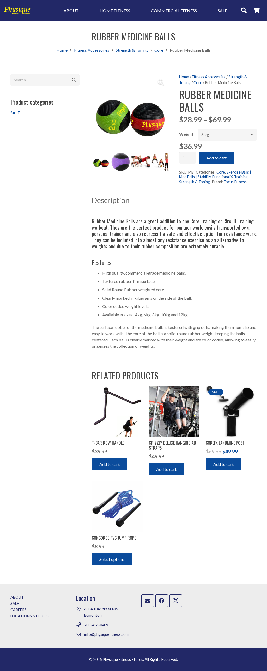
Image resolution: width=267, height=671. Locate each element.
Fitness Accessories (91, 49)
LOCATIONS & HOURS (29, 616)
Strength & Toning (132, 49)
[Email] (147, 600)
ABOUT (17, 597)
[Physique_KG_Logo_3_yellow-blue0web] (17, 10)
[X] (175, 600)
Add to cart (216, 157)
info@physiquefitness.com (106, 634)
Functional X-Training (230, 177)
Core (158, 49)
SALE (15, 112)
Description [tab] (111, 200)
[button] (244, 10)
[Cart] (256, 10)
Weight (186, 134)
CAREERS (18, 610)
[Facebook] (161, 600)
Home (62, 49)
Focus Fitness (235, 182)
